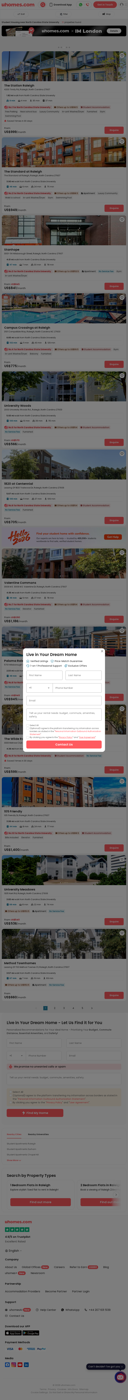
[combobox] (39, 688)
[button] (49, 688)
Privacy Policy (65, 737)
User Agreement (87, 737)
